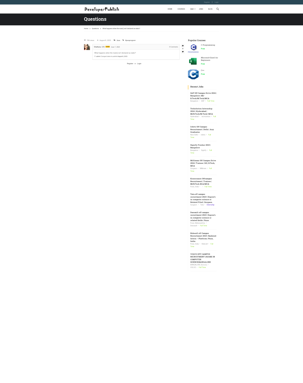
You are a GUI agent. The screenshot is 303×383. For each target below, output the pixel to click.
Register (207, 2)
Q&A (192, 9)
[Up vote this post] (182, 45)
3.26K (107, 46)
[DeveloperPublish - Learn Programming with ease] (102, 9)
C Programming (208, 45)
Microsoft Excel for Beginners (209, 58)
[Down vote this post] (182, 51)
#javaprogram (130, 40)
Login (216, 2)
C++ (202, 70)
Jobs (201, 9)
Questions (95, 28)
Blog (210, 9)
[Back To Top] (298, 378)
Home (170, 9)
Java (118, 40)
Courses (181, 9)
